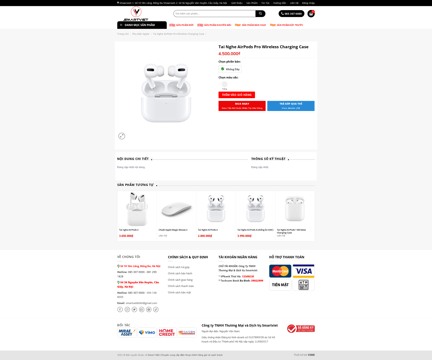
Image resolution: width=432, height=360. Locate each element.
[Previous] (119, 215)
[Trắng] (225, 84)
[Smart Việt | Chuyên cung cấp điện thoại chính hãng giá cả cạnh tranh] (141, 13)
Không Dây (233, 69)
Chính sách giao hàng (180, 279)
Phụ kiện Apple (140, 33)
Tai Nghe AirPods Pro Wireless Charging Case (178, 33)
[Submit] (260, 13)
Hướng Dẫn (279, 3)
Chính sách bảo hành (180, 273)
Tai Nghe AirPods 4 (208, 229)
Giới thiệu (236, 3)
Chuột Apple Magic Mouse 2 (173, 229)
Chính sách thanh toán (181, 286)
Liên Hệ (294, 3)
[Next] (312, 215)
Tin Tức (265, 3)
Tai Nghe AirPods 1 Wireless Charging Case (291, 231)
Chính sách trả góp (179, 267)
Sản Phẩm (252, 3)
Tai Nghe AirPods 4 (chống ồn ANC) (255, 229)
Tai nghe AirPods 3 (128, 229)
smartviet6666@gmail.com (141, 303)
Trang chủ (123, 33)
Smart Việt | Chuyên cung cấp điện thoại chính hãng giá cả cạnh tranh (185, 354)
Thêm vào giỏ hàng (237, 95)
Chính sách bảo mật (179, 292)
